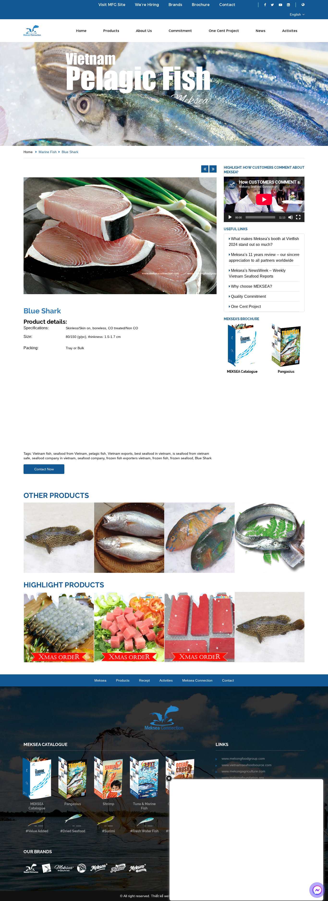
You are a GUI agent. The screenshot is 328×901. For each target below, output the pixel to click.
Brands (175, 4)
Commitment (180, 31)
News (260, 31)
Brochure (201, 4)
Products (111, 31)
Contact (227, 4)
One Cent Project (224, 31)
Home (81, 31)
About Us (144, 31)
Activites (289, 31)
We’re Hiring (147, 4)
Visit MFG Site (111, 4)
